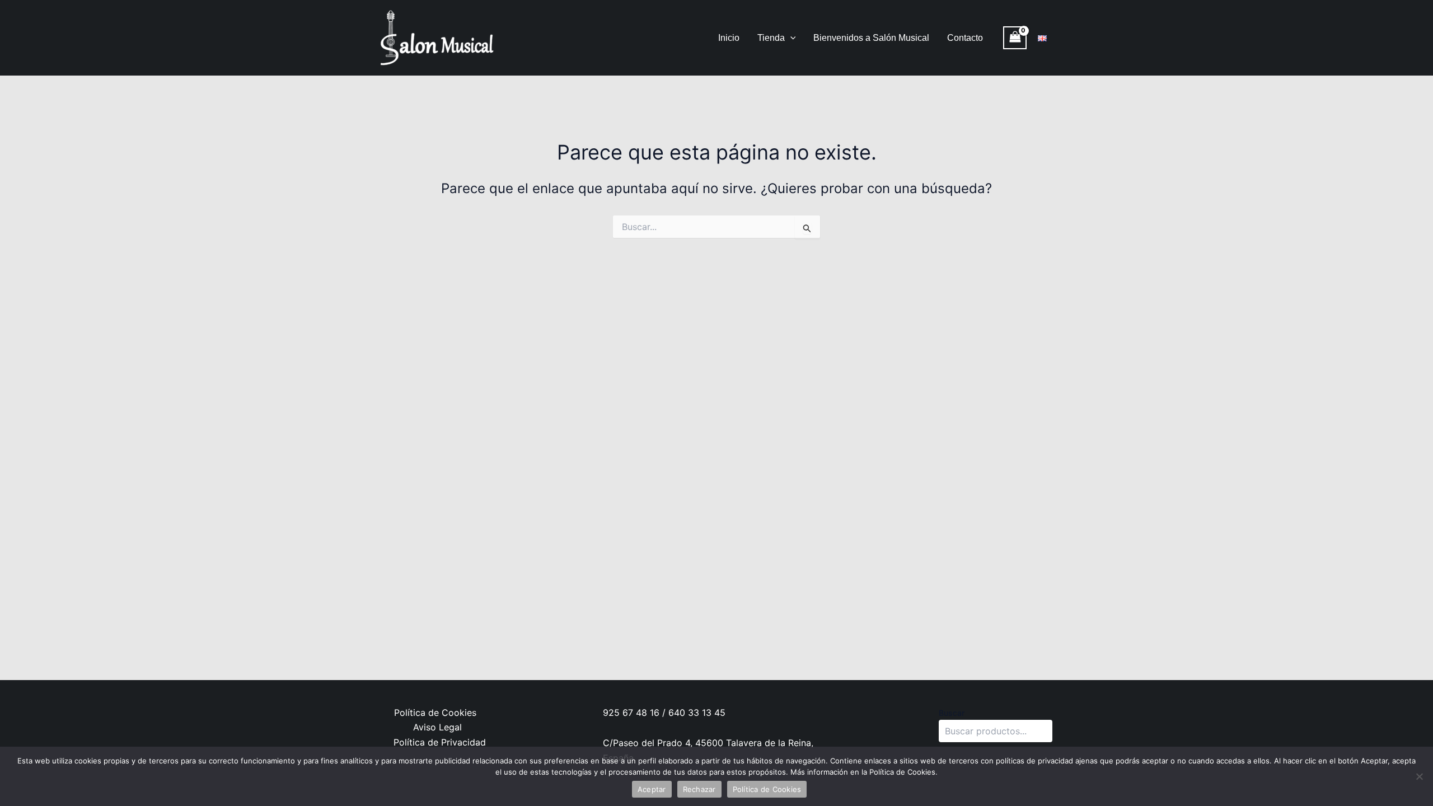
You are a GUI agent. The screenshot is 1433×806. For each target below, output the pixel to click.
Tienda (771, 38)
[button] (790, 38)
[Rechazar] (1419, 776)
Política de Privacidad (440, 742)
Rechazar (699, 789)
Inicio (728, 38)
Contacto (965, 38)
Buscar (951, 713)
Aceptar (652, 789)
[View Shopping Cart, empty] (1015, 37)
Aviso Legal (437, 727)
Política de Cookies (435, 712)
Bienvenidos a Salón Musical (871, 38)
